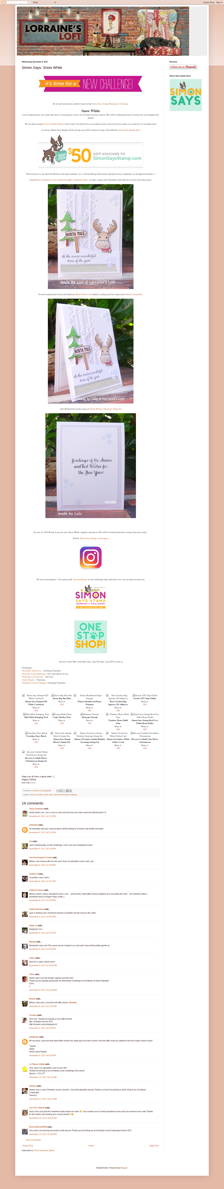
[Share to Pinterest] (70, 790)
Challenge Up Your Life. (33, 676)
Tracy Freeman (36, 809)
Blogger (124, 1168)
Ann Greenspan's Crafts (40, 857)
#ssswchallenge (80, 579)
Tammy (32, 1086)
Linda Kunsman (36, 909)
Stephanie (34, 1037)
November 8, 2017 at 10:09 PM (43, 990)
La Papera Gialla (36, 1064)
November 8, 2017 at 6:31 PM (42, 933)
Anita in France (36, 890)
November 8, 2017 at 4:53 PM (42, 900)
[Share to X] (64, 790)
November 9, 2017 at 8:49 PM (42, 1028)
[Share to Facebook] (67, 790)
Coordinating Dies (79, 179)
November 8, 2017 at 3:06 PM (42, 865)
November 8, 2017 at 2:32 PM (42, 832)
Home (91, 1146)
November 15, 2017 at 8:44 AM (43, 1118)
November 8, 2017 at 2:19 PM (42, 816)
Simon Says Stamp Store (129, 129)
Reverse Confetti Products (54, 123)
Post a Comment (33, 1140)
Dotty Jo (33, 925)
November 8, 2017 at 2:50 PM (42, 849)
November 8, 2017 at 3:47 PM (42, 881)
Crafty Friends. (28, 679)
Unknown (33, 825)
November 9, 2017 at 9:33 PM (42, 1055)
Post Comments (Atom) (44, 1150)
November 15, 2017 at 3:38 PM (43, 1134)
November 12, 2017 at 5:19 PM (43, 1099)
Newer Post (28, 1146)
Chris (31, 974)
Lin (30, 841)
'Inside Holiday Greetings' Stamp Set (106, 408)
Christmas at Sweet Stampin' (34, 682)
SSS (36, 710)
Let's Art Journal (37, 1108)
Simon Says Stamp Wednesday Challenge (110, 103)
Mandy (32, 942)
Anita (80, 173)
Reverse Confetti (36, 795)
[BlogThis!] (61, 790)
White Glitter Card (83, 294)
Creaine (33, 1015)
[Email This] (58, 790)
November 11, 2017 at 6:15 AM (43, 1077)
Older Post (154, 1146)
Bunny (32, 999)
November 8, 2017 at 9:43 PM (42, 949)
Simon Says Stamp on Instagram (94, 538)
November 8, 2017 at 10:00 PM (43, 965)
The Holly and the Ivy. (32, 670)
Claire (32, 958)
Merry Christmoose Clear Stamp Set (51, 179)
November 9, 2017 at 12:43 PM (43, 1006)
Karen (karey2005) (38, 1127)
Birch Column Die (134, 294)
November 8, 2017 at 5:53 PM (42, 917)
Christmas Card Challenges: (34, 673)
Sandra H (33, 874)
